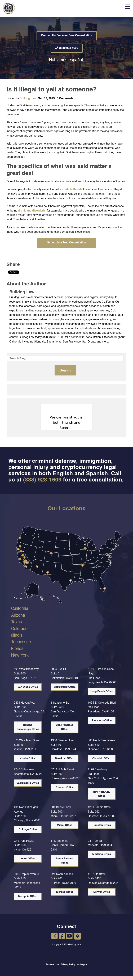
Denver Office (101, 892)
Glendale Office (101, 758)
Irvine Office (27, 858)
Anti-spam (82, 965)
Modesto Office (101, 854)
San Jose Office (64, 758)
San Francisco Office (64, 727)
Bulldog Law (28, 98)
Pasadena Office (102, 720)
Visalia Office (28, 758)
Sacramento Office (27, 783)
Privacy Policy (68, 965)
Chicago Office (28, 829)
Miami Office (64, 825)
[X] (54, 936)
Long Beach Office (101, 691)
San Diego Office (27, 687)
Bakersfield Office (65, 687)
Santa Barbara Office (64, 860)
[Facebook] (62, 936)
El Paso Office (64, 892)
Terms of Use (52, 965)
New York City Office (101, 794)
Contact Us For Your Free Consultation (66, 35)
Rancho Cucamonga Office (27, 727)
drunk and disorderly (32, 210)
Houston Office (101, 825)
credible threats (72, 189)
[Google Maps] (77, 936)
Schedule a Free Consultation (66, 242)
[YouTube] (69, 936)
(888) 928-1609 (68, 48)
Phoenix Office (65, 787)
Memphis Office (27, 896)
